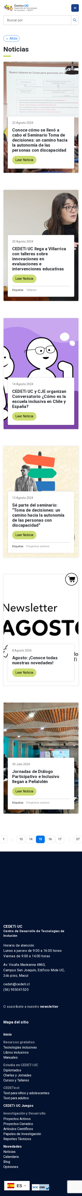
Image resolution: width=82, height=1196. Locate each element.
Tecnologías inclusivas (20, 1047)
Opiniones (10, 1167)
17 (59, 839)
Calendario (11, 1157)
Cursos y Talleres (16, 1080)
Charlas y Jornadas (17, 1075)
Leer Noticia (24, 160)
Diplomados (12, 1070)
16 (50, 839)
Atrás (11, 38)
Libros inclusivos (16, 1052)
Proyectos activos (38, 546)
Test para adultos (16, 1098)
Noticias (9, 1152)
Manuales (10, 1057)
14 (30, 839)
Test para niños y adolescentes (26, 1093)
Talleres (31, 290)
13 (21, 839)
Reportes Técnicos (17, 1139)
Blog (6, 1162)
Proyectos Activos (17, 1119)
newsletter (49, 1007)
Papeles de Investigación (22, 1134)
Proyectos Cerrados (18, 1124)
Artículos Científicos (18, 1129)
